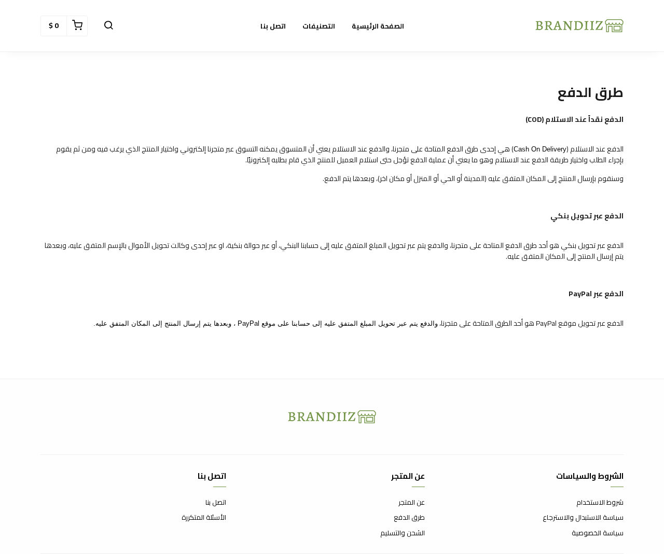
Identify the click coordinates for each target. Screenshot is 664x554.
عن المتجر (411, 502)
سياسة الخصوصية (598, 533)
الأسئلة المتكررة (204, 518)
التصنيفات (318, 26)
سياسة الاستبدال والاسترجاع (583, 518)
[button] (108, 26)
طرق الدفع (409, 518)
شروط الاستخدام (600, 502)
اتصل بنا (273, 26)
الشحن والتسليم (402, 533)
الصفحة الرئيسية (378, 26)
